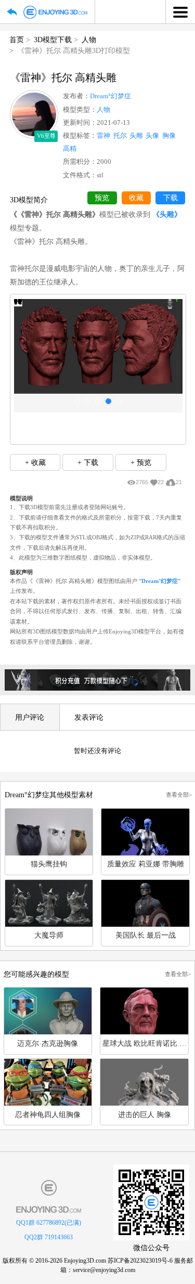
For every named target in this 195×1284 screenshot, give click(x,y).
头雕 (136, 135)
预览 (102, 198)
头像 (152, 135)
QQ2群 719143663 (48, 1237)
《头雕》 (166, 214)
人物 (89, 39)
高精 (69, 148)
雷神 (103, 135)
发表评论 (88, 717)
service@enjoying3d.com (104, 1270)
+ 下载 (87, 462)
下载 (170, 198)
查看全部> (179, 795)
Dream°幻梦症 (110, 96)
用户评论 (29, 717)
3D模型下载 (53, 39)
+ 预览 (141, 462)
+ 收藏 (35, 462)
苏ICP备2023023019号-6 (140, 1260)
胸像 (169, 135)
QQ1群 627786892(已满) (48, 1222)
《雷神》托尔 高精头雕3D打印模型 (73, 50)
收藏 (136, 198)
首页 (16, 39)
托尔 (120, 135)
